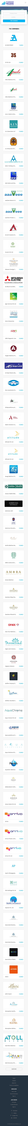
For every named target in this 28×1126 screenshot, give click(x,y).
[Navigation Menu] (25, 2)
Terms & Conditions (14, 1085)
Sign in (14, 1096)
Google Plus (15, 1115)
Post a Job (14, 1091)
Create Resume (14, 1104)
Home (14, 1078)
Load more (14, 1069)
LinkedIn (15, 1118)
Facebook (15, 1110)
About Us (14, 1083)
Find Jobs (14, 1102)
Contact (14, 1080)
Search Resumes (14, 1093)
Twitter (15, 1113)
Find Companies (14, 20)
